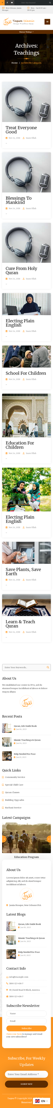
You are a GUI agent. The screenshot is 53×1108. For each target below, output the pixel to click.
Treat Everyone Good (21, 130)
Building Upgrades (14, 800)
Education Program (26, 857)
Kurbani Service (13, 807)
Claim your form (14, 1034)
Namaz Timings (26, 32)
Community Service (15, 777)
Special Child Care (14, 785)
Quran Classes (12, 792)
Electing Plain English (20, 323)
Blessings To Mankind (19, 200)
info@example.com (18, 977)
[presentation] (49, 839)
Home (14, 63)
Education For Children (20, 445)
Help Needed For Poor (25, 754)
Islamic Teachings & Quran (27, 740)
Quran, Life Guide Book (25, 726)
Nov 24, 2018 (14, 138)
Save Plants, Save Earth (23, 571)
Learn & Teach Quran (20, 624)
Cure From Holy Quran (21, 270)
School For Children (26, 373)
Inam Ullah (31, 138)
